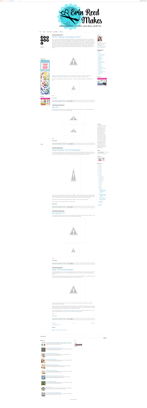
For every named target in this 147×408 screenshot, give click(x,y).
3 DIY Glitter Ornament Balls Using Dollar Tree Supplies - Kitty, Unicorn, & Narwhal (59, 342)
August (100, 182)
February (100, 201)
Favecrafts (99, 63)
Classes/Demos (55, 31)
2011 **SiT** (55, 107)
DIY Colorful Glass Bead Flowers (51, 381)
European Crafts (100, 61)
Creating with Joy (101, 55)
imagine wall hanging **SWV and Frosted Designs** (66, 150)
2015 (99, 171)
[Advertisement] (45, 125)
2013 (99, 174)
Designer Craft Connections (100, 58)
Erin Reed (100, 41)
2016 (99, 170)
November (101, 178)
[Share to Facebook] (71, 101)
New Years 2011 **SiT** (58, 213)
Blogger (75, 399)
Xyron (99, 74)
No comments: (64, 143)
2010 (99, 205)
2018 (99, 167)
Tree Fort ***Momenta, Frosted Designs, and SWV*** (66, 37)
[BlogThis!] (68, 101)
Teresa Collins (100, 70)
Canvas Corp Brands (101, 54)
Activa (99, 52)
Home (40, 31)
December (101, 176)
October (100, 179)
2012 (99, 175)
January (100, 202)
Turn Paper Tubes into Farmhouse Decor (52, 364)
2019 (99, 166)
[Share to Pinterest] (72, 101)
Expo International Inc (101, 62)
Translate (105, 153)
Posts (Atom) (58, 324)
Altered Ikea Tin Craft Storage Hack (51, 370)
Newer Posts (54, 323)
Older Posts (93, 323)
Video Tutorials (49, 31)
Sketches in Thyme (55, 110)
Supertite (99, 69)
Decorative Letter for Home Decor (51, 359)
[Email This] (67, 101)
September (101, 180)
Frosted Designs (60, 75)
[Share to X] (69, 101)
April (100, 187)
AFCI (99, 53)
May (100, 186)
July (100, 183)
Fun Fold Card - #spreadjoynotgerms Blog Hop (53, 392)
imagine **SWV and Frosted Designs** (63, 269)
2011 (99, 204)
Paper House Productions (102, 68)
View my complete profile (101, 47)
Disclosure (61, 31)
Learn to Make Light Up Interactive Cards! (52, 353)
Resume (44, 31)
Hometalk (99, 64)
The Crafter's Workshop (101, 71)
